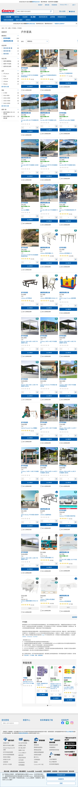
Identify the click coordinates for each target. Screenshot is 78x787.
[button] (51, 11)
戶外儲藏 (32, 655)
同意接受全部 (61, 775)
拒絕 (61, 783)
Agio (43, 635)
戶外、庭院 (7, 28)
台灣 (73, 5)
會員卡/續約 (19, 20)
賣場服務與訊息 (62, 17)
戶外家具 (14, 28)
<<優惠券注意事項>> (59, 23)
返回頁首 (74, 617)
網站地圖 (6, 771)
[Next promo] (76, 684)
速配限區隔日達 (43, 17)
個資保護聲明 (47, 771)
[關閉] (76, 23)
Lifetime (24, 636)
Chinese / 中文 (63, 4)
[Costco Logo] (8, 11)
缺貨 (68, 567)
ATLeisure (29, 636)
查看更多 (61, 779)
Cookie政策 (30, 771)
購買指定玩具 (36, 2)
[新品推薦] (27, 17)
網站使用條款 (14, 771)
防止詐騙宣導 (69, 731)
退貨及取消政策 (63, 771)
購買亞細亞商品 (31, 23)
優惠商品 (16, 17)
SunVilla (35, 636)
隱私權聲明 (22, 771)
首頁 (3, 28)
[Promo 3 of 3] (50, 705)
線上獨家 (33, 17)
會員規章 (54, 771)
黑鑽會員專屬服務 (8, 20)
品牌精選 (52, 17)
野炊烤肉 (26, 655)
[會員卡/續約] (22, 20)
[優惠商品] (19, 17)
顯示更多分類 (5, 86)
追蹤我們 (65, 720)
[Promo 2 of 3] (49, 705)
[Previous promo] (22, 684)
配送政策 (71, 771)
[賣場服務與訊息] (66, 17)
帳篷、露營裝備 (39, 655)
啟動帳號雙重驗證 (23, 733)
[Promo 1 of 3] (47, 705)
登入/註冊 (62, 11)
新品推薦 (25, 17)
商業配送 (28, 20)
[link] (30, 66)
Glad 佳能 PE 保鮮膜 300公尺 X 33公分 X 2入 (69, 688)
